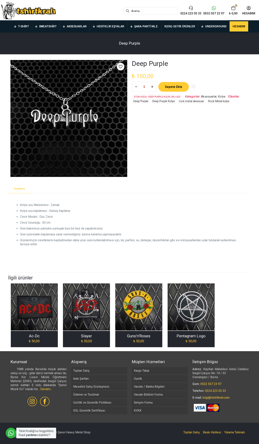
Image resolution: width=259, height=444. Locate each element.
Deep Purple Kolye (163, 101)
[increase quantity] (152, 87)
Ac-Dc (34, 336)
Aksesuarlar (209, 96)
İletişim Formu (143, 402)
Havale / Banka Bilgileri (149, 386)
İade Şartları (81, 378)
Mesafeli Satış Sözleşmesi (91, 386)
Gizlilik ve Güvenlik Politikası (92, 402)
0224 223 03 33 (215, 391)
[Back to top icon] (241, 436)
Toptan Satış (81, 370)
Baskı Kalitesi (212, 432)
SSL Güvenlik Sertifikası (89, 410)
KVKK (137, 410)
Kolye (221, 96)
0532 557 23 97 (210, 384)
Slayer (86, 336)
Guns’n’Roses (138, 336)
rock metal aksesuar (191, 101)
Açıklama (19, 188)
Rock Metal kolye (218, 101)
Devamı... (46, 389)
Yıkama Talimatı (234, 432)
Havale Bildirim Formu (148, 394)
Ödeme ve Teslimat (86, 394)
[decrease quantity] (136, 87)
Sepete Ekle (173, 87)
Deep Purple (140, 101)
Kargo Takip (141, 370)
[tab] (19, 189)
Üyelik (138, 378)
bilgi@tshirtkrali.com (216, 397)
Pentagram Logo (191, 336)
